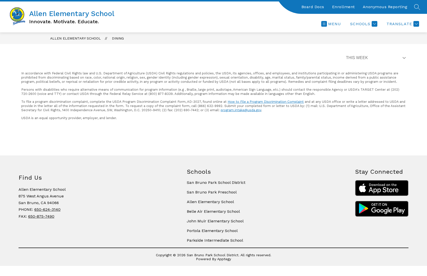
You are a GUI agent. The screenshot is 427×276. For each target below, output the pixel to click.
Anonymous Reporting (385, 6)
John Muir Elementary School (215, 221)
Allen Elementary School (75, 38)
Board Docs (312, 6)
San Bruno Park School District (216, 182)
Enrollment (343, 6)
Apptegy (224, 259)
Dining (118, 38)
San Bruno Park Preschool (212, 192)
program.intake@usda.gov (241, 110)
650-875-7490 (41, 216)
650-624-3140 (47, 209)
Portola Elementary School (212, 230)
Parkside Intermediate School (215, 240)
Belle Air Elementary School (213, 211)
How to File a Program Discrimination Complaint (266, 102)
